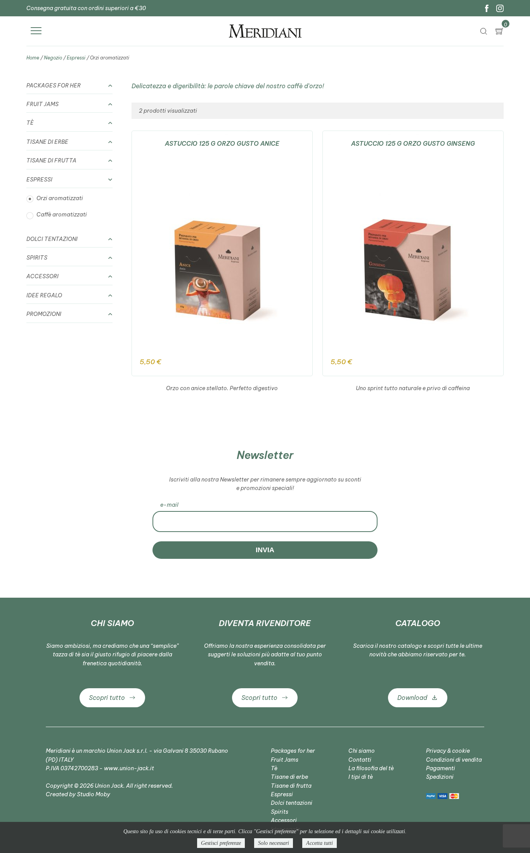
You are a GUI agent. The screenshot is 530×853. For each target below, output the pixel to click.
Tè (30, 122)
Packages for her (53, 85)
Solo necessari (273, 843)
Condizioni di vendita (454, 759)
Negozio (53, 58)
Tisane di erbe (47, 141)
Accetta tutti (319, 843)
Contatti (359, 759)
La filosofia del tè (371, 768)
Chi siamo (361, 750)
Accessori (42, 276)
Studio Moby (93, 794)
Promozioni (43, 313)
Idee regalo (44, 295)
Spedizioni (440, 776)
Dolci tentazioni (52, 238)
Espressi (76, 58)
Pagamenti (440, 768)
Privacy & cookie (448, 750)
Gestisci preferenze (221, 843)
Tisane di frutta (51, 160)
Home (32, 58)
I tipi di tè (360, 776)
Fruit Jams (42, 104)
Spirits (36, 257)
